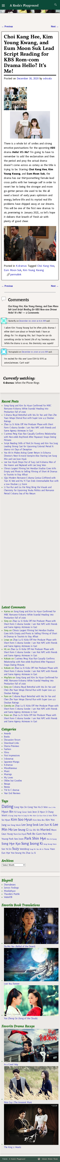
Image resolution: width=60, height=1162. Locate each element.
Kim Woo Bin (39, 820)
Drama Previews (11, 746)
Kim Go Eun (38, 816)
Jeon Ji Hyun (38, 812)
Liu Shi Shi (34, 830)
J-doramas (8, 759)
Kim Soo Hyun (21, 819)
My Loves (8, 777)
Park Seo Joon (16, 838)
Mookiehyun (10, 891)
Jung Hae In (18, 816)
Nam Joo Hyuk (20, 834)
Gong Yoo (32, 807)
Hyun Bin (7, 811)
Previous (7, 26)
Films (6, 752)
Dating (7, 806)
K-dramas (21, 266)
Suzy (15, 849)
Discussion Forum (12, 740)
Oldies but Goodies (13, 780)
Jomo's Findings (11, 887)
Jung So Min (27, 816)
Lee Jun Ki (45, 824)
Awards (7, 733)
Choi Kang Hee (45, 266)
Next (55, 26)
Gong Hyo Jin (20, 807)
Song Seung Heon (50, 844)
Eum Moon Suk (12, 270)
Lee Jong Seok (30, 824)
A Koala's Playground (24, 5)
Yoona (46, 849)
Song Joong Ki (32, 843)
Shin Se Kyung (52, 839)
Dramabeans (10, 884)
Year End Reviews (12, 793)
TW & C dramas (11, 790)
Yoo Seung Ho (18, 853)
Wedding (24, 849)
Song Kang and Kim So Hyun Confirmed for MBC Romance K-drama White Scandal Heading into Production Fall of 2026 (27, 408)
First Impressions (12, 755)
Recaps (7, 784)
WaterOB (8, 897)
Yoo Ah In (39, 849)
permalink (15, 274)
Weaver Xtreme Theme (50, 1159)
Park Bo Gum (34, 833)
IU (15, 812)
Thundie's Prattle (12, 894)
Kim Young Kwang (33, 270)
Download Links (11, 743)
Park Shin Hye (35, 838)
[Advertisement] (25, 551)
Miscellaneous (10, 768)
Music (6, 771)
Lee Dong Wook (14, 825)
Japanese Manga (11, 762)
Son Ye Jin (6, 849)
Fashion (7, 749)
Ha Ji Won (43, 807)
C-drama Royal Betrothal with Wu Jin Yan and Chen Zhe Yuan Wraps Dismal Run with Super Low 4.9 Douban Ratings (30, 418)
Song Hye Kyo (11, 843)
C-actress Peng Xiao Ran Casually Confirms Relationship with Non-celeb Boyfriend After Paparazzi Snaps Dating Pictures (30, 437)
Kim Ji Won (47, 816)
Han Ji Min (52, 807)
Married (45, 829)
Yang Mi (33, 849)
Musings (8, 774)
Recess (7, 787)
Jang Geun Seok (24, 812)
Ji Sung (10, 816)
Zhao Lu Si (31, 853)
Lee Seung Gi (21, 829)
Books (7, 736)
